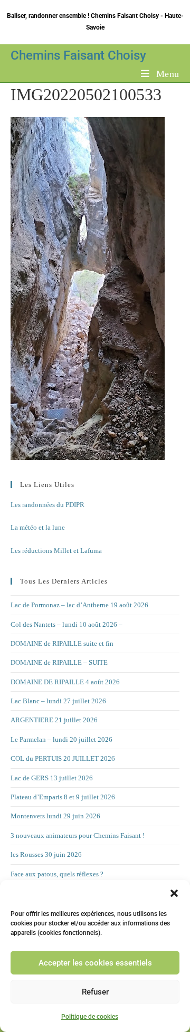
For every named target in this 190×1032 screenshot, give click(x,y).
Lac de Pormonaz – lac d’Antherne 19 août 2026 (79, 605)
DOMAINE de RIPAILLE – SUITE (59, 662)
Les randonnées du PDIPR (47, 505)
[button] (174, 893)
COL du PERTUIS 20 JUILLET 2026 (63, 758)
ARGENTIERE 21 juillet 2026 (54, 720)
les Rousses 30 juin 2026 (46, 854)
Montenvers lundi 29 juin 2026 (55, 816)
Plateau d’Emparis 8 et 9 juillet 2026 (63, 797)
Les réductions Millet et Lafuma (56, 551)
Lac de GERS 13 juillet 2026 (52, 778)
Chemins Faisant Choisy (78, 55)
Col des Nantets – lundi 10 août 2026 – (66, 624)
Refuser (95, 992)
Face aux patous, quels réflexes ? (57, 874)
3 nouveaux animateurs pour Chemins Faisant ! (78, 835)
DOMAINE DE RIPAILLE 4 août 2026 (65, 682)
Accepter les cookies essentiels (95, 963)
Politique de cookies (89, 1016)
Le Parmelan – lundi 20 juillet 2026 (61, 739)
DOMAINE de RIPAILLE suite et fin (62, 643)
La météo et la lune (38, 527)
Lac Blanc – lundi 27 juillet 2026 (58, 701)
